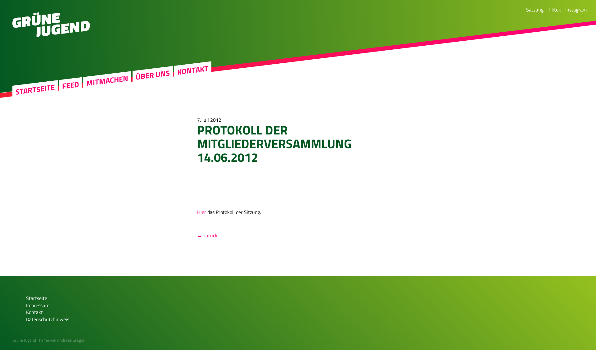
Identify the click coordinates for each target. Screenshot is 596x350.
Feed (70, 85)
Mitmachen (107, 81)
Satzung (535, 9)
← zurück (207, 235)
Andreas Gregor (71, 340)
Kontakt (192, 70)
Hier (201, 212)
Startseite (35, 90)
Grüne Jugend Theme (30, 340)
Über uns (153, 75)
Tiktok (554, 9)
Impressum (37, 305)
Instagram (576, 9)
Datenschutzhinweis (47, 319)
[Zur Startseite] (51, 35)
